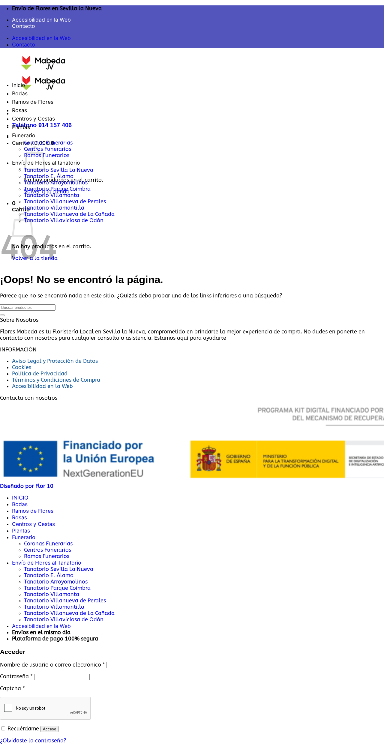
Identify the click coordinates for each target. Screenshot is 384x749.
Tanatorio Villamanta (51, 195)
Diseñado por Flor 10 (26, 486)
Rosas (19, 110)
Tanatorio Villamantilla (54, 208)
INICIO (20, 497)
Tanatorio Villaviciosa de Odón (64, 220)
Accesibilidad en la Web (41, 19)
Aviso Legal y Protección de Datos (55, 361)
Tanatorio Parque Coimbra (57, 189)
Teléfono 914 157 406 (42, 125)
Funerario (23, 135)
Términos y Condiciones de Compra (56, 380)
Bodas (20, 93)
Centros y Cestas (33, 118)
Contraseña (16, 676)
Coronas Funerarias (48, 143)
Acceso (49, 729)
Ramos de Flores (32, 102)
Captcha (12, 688)
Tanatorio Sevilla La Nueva (58, 170)
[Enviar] (2, 315)
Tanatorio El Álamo (49, 176)
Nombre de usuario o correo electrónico (52, 665)
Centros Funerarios (47, 149)
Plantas (21, 127)
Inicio (18, 85)
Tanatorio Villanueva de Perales (65, 201)
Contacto (23, 26)
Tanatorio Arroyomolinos (56, 183)
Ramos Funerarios (46, 155)
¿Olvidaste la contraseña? (33, 741)
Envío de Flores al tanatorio (46, 163)
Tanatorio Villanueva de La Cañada (69, 214)
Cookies (21, 367)
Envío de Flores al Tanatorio (46, 563)
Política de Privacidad (40, 374)
